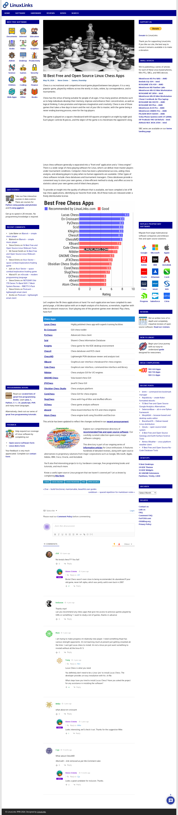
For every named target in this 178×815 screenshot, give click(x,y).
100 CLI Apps (154, 375)
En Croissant (50, 329)
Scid (46, 340)
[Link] (84, 534)
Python (9, 402)
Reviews (51, 13)
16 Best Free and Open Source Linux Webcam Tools (21, 254)
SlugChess (49, 399)
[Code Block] (80, 534)
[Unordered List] (73, 534)
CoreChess (49, 394)
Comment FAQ (145, 515)
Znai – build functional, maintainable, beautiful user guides (70, 489)
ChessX (47, 351)
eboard (47, 410)
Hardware (36, 13)
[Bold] (55, 534)
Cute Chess (49, 367)
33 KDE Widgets (146, 470)
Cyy (78, 776)
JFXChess (48, 383)
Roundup (83, 80)
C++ (15, 402)
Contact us (144, 506)
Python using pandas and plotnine (21, 205)
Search (75, 13)
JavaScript (25, 402)
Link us (142, 509)
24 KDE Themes (146, 467)
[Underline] (62, 534)
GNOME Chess (51, 378)
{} (88, 534)
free (84, 482)
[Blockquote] (77, 534)
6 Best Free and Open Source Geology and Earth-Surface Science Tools (154, 436)
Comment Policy (64, 516)
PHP (33, 402)
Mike (79, 725)
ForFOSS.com (145, 518)
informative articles (92, 447)
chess (46, 482)
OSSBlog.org (145, 521)
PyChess (48, 335)
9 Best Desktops (146, 464)
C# (19, 402)
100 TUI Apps (154, 372)
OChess (48, 404)
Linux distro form (17, 446)
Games (75, 80)
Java (27, 399)
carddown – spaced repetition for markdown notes (110, 492)
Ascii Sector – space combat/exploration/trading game (21, 263)
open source (93, 482)
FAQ (141, 512)
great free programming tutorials (21, 414)
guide (161, 349)
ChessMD (48, 356)
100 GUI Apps (154, 369)
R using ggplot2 (17, 208)
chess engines (57, 482)
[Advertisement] (89, 143)
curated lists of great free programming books (24, 397)
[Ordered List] (70, 534)
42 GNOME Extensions (149, 473)
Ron (78, 664)
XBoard (47, 361)
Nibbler (47, 372)
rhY (78, 575)
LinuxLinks (41, 812)
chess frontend (73, 482)
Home (7, 13)
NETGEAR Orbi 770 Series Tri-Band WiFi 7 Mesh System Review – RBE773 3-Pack (21, 283)
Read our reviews (162, 327)
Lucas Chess (50, 324)
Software (20, 13)
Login (131, 511)
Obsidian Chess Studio (55, 388)
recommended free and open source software (105, 432)
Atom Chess (50, 415)
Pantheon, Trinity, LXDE (149, 476)
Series (63, 13)
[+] (91, 534)
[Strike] (66, 534)
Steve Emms (63, 80)
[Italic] (59, 534)
